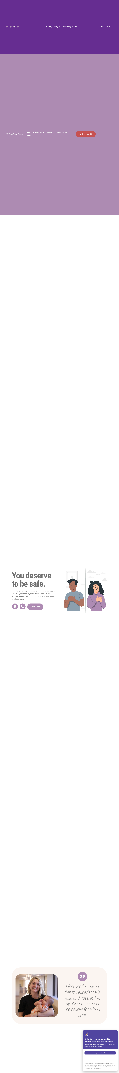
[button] (86, 134)
